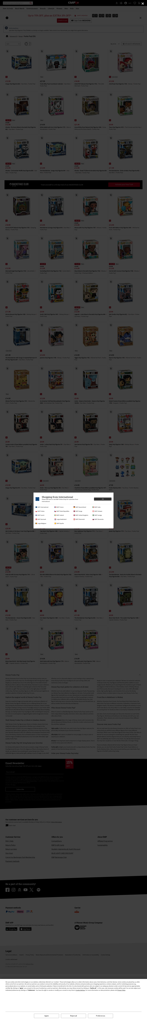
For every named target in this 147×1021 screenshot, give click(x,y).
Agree (46, 1016)
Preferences (100, 1016)
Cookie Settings (80, 990)
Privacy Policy (121, 990)
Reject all (73, 1016)
